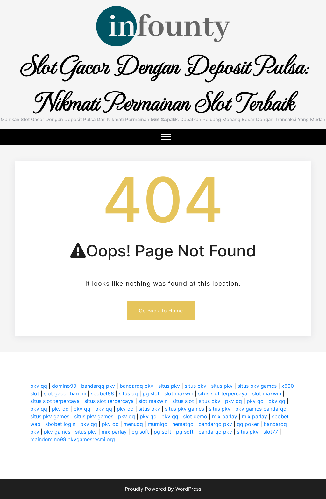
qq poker (248, 424)
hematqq (183, 424)
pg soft (140, 431)
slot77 (270, 431)
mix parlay (224, 416)
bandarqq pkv (98, 386)
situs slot (183, 401)
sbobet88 (102, 393)
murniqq (157, 424)
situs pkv (169, 386)
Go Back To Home (161, 310)
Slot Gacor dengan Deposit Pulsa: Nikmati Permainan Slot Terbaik (163, 83)
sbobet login (60, 424)
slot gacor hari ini (65, 393)
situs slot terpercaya (222, 393)
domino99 (64, 386)
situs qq (128, 393)
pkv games (57, 431)
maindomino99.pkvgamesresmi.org (72, 439)
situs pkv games (257, 386)
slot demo (195, 416)
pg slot (151, 393)
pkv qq (38, 386)
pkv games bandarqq (261, 409)
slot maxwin (178, 393)
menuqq (133, 424)
